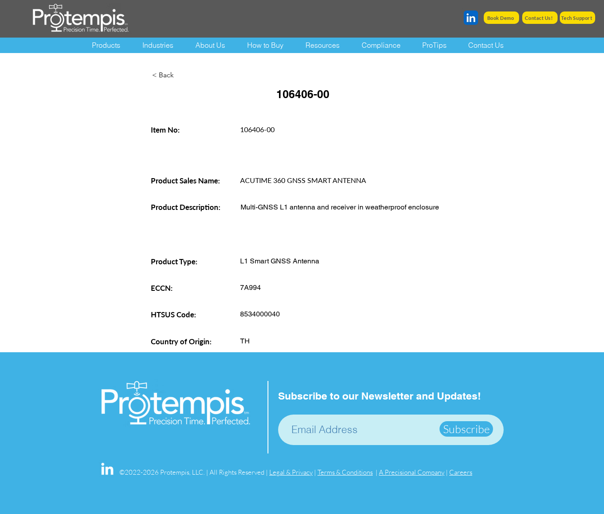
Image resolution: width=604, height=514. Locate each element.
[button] (327, 45)
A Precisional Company (411, 472)
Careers (460, 472)
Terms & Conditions (345, 472)
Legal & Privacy (291, 472)
